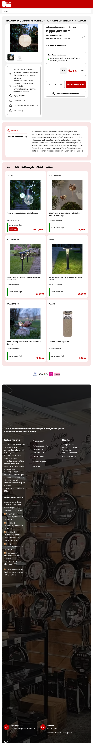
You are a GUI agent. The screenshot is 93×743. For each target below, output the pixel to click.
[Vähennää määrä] (49, 84)
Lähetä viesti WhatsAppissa (59, 732)
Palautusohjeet (39, 461)
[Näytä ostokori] (83, 4)
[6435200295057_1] (19, 57)
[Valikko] (90, 4)
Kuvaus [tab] (14, 130)
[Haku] (76, 4)
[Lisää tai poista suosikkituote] (83, 37)
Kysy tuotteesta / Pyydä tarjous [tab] (17, 136)
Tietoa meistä (39, 456)
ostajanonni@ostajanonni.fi (23, 727)
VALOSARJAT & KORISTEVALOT (60, 21)
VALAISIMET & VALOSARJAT (33, 21)
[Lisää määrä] (61, 84)
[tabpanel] (58, 141)
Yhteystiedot (38, 441)
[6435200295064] (23, 38)
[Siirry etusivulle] (6, 4)
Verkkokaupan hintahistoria (67, 94)
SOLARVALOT (80, 21)
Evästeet (37, 466)
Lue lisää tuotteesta (56, 45)
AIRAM (60, 36)
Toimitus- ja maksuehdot (38, 451)
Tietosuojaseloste (40, 446)
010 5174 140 (52, 727)
